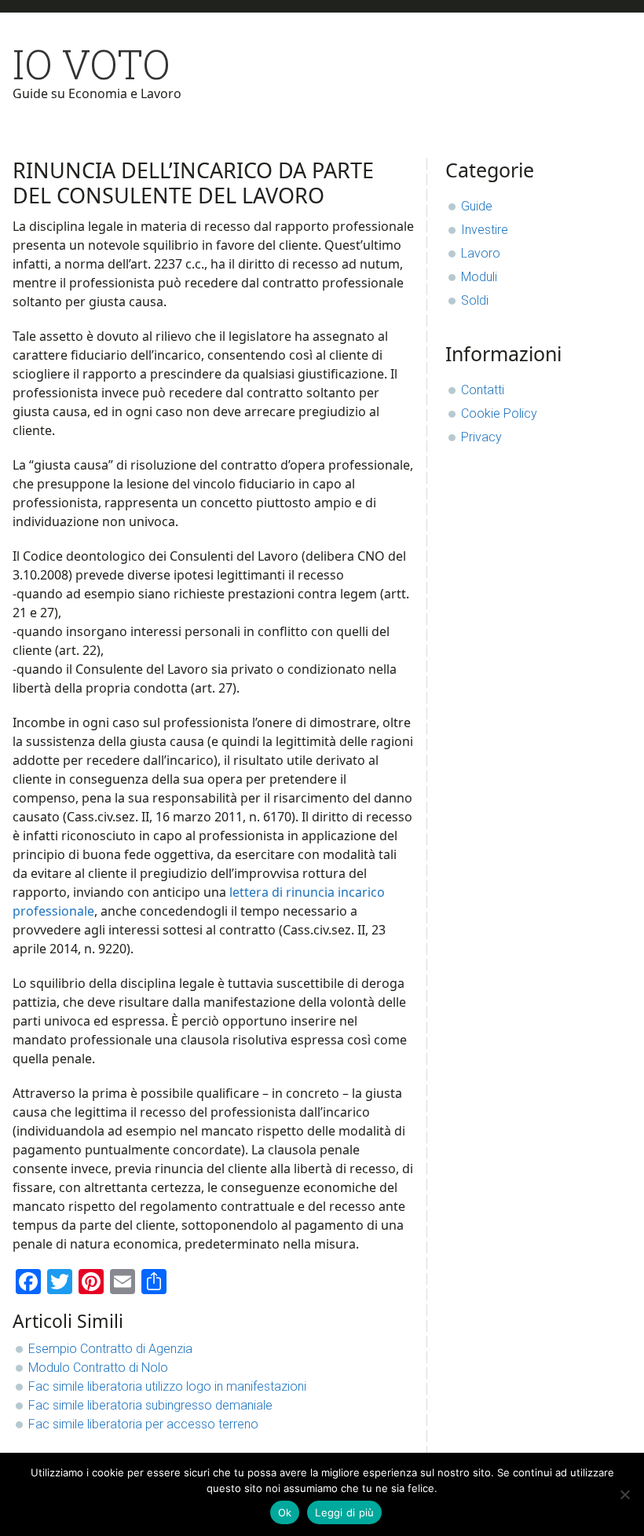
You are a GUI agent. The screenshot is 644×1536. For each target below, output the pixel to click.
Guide (476, 206)
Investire (484, 229)
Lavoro (480, 253)
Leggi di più (344, 1512)
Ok (285, 1512)
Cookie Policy (499, 413)
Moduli (479, 276)
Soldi (474, 300)
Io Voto (91, 64)
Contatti (482, 389)
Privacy (481, 437)
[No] (624, 1494)
